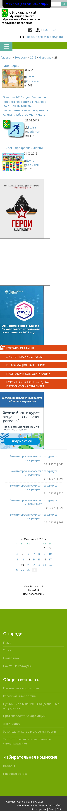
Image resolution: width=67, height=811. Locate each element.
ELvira (30, 77)
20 (28, 565)
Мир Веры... (11, 66)
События (32, 81)
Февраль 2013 (33, 539)
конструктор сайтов (41, 804)
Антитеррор (12, 723)
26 (22, 570)
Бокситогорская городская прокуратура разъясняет (28, 384)
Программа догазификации (28, 373)
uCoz (58, 804)
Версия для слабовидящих (45, 37)
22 (39, 565)
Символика (11, 658)
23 (44, 565)
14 (34, 559)
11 (16, 559)
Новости (21, 57)
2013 (33, 57)
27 (28, 570)
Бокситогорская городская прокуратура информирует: (33, 458)
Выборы (9, 766)
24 (50, 565)
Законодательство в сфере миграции (29, 731)
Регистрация (39, 809)
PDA (53, 30)
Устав (7, 650)
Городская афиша (20, 348)
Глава (7, 642)
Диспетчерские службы (24, 357)
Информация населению (25, 365)
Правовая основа (15, 774)
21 (34, 565)
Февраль (45, 57)
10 (50, 554)
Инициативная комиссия (21, 688)
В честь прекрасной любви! (23, 148)
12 (22, 559)
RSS (45, 30)
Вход (51, 809)
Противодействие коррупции (24, 716)
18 (16, 565)
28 (34, 570)
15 (39, 559)
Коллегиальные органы (19, 696)
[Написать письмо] (30, 30)
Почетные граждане (17, 666)
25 (16, 570)
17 (50, 559)
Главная (6, 57)
